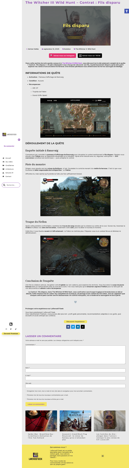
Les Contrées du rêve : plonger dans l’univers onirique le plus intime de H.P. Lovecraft (108, 437)
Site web (28, 383)
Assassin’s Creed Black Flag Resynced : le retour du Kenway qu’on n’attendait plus (74, 437)
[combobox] (11, 185)
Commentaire (30, 344)
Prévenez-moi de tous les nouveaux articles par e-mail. (45, 399)
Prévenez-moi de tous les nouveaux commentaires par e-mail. (47, 395)
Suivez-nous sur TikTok (91, 56)
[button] (126, 11)
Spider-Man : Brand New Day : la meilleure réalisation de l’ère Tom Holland (41, 436)
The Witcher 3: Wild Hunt (85, 49)
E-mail (28, 375)
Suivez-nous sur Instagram (64, 56)
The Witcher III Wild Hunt (72, 63)
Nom (27, 367)
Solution (67, 49)
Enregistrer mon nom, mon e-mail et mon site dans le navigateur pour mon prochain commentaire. (59, 391)
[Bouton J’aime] (75, 302)
